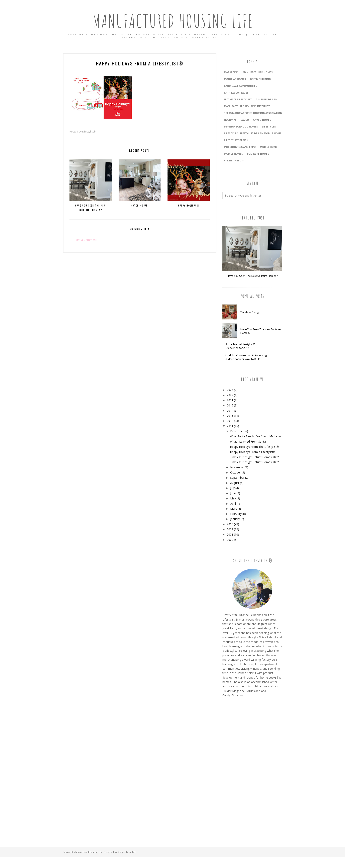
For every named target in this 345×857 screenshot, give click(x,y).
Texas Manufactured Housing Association (253, 113)
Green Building (260, 79)
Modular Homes (235, 79)
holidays (230, 120)
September (237, 477)
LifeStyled (269, 126)
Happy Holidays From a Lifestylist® (253, 452)
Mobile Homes (233, 153)
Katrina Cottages (236, 92)
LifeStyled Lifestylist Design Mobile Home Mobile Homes (262, 133)
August (234, 483)
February (236, 514)
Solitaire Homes (258, 153)
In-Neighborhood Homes (241, 126)
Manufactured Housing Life (172, 21)
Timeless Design (250, 312)
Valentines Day (234, 160)
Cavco (245, 120)
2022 (230, 395)
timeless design (266, 99)
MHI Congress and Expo (240, 147)
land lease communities (240, 86)
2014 (230, 410)
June (233, 493)
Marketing (231, 72)
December (237, 431)
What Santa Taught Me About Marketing (256, 436)
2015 (230, 405)
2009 (230, 529)
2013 (230, 415)
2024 (230, 390)
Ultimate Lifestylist (238, 99)
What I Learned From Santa (248, 441)
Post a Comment (85, 240)
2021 (230, 400)
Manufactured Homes (258, 72)
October (235, 472)
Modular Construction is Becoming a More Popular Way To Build (246, 357)
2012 (230, 421)
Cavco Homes (262, 120)
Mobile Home (268, 147)
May (233, 498)
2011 (230, 426)
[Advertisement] (238, 767)
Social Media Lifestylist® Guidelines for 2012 (240, 346)
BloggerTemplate (127, 851)
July (232, 488)
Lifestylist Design (236, 140)
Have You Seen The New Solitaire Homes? (252, 276)
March (234, 508)
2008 (230, 534)
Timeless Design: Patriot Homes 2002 (254, 457)
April (233, 503)
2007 (230, 540)
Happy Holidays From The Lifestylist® (254, 447)
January (235, 519)
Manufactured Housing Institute (247, 106)
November (237, 467)
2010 (230, 524)
